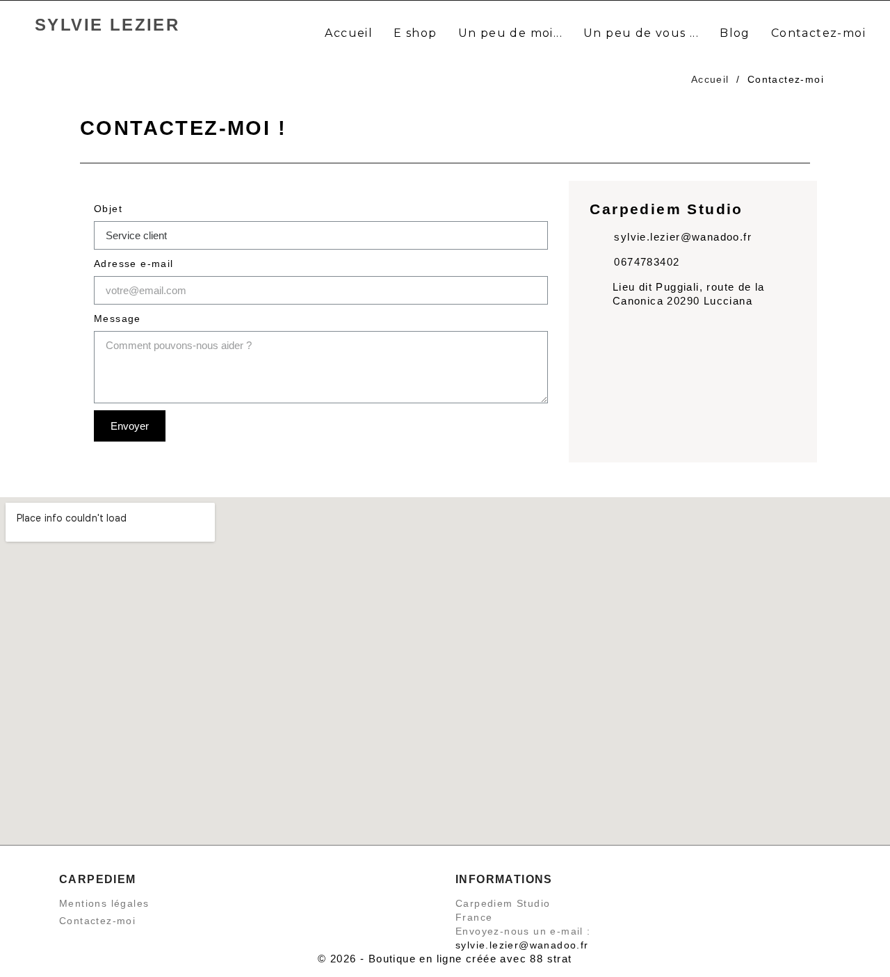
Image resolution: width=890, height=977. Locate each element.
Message (117, 318)
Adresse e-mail (134, 263)
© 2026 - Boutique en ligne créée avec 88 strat (445, 958)
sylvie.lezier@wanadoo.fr (522, 945)
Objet (108, 208)
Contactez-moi (97, 920)
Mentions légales (104, 903)
